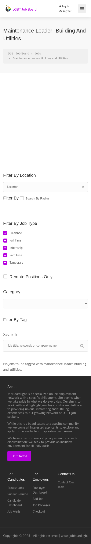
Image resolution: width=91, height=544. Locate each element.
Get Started (19, 456)
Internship (16, 248)
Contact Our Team (66, 485)
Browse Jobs (15, 488)
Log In (65, 6)
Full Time (15, 240)
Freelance (16, 233)
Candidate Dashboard (14, 503)
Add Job (38, 499)
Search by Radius (38, 198)
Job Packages (41, 505)
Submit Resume (17, 494)
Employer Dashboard (40, 490)
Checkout (39, 511)
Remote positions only (31, 276)
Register (66, 11)
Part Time (16, 255)
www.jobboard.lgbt (74, 535)
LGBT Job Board (25, 9)
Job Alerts (13, 511)
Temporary (16, 262)
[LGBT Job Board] (8, 6)
